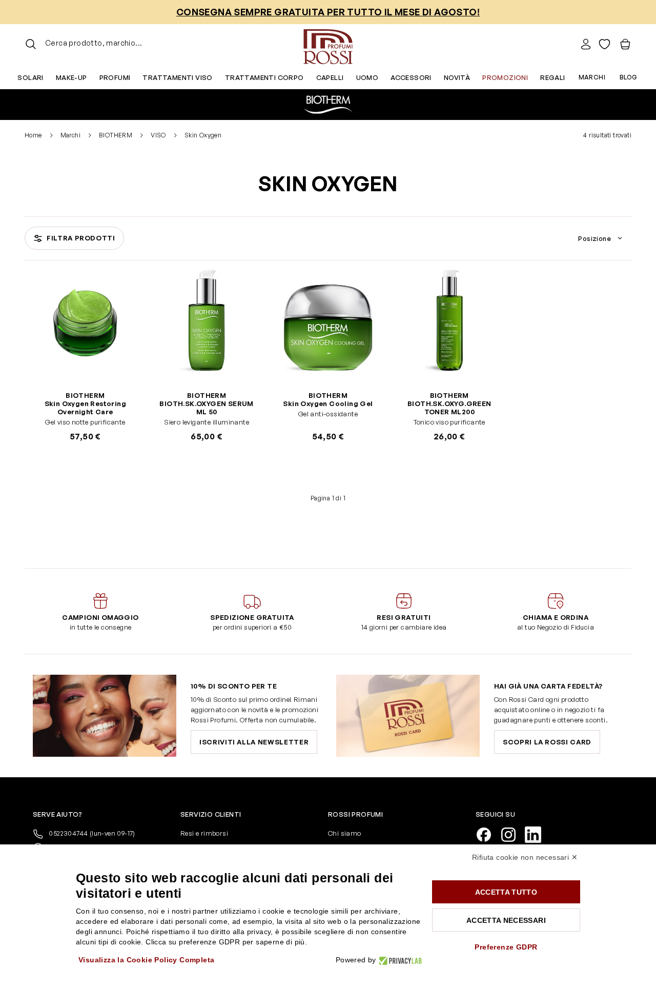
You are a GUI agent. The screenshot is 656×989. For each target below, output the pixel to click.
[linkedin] (537, 834)
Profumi (115, 77)
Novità (457, 77)
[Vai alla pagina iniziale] (328, 44)
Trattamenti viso (177, 77)
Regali (552, 77)
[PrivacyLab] (399, 960)
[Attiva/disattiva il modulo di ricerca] (30, 44)
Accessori (411, 77)
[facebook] (488, 834)
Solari (30, 77)
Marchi (592, 77)
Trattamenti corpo (264, 77)
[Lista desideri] (604, 44)
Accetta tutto (506, 892)
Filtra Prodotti (81, 238)
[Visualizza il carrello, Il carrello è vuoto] (625, 44)
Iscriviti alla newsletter (254, 742)
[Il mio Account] (586, 44)
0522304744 (91, 833)
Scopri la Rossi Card (547, 742)
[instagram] (512, 834)
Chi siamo (344, 833)
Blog (629, 77)
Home (33, 135)
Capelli (330, 77)
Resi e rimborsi (204, 833)
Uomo (367, 77)
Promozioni (505, 77)
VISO (158, 135)
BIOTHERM (115, 135)
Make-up (71, 77)
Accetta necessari (506, 920)
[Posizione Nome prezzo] (601, 238)
